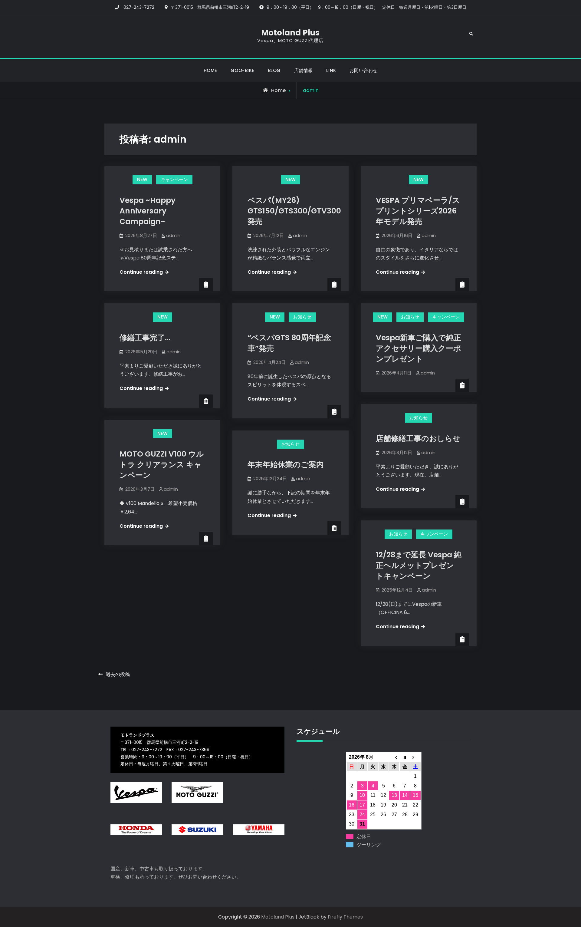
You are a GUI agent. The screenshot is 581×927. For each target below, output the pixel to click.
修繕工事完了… (145, 337)
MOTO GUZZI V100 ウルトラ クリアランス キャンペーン (162, 464)
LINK (331, 70)
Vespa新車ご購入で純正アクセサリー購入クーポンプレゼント (418, 348)
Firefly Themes (345, 916)
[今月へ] (405, 757)
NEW (142, 179)
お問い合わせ (364, 70)
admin (173, 235)
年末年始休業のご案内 (286, 464)
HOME (210, 70)
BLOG (274, 70)
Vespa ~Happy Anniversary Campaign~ (148, 211)
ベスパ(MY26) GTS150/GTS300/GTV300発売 (294, 211)
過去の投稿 (118, 674)
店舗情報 (303, 70)
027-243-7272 (138, 7)
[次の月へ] (415, 757)
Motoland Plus (290, 32)
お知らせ (302, 317)
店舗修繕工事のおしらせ (418, 438)
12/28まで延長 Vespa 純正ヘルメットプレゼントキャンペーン (418, 565)
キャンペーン (174, 179)
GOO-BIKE (242, 70)
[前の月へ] (394, 757)
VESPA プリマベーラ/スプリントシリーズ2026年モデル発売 (418, 211)
